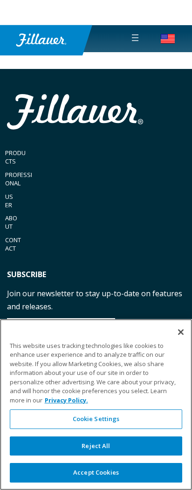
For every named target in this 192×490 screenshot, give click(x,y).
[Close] (181, 332)
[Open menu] (135, 37)
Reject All (96, 446)
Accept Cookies (96, 472)
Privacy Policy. (66, 400)
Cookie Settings (96, 419)
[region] (96, 404)
